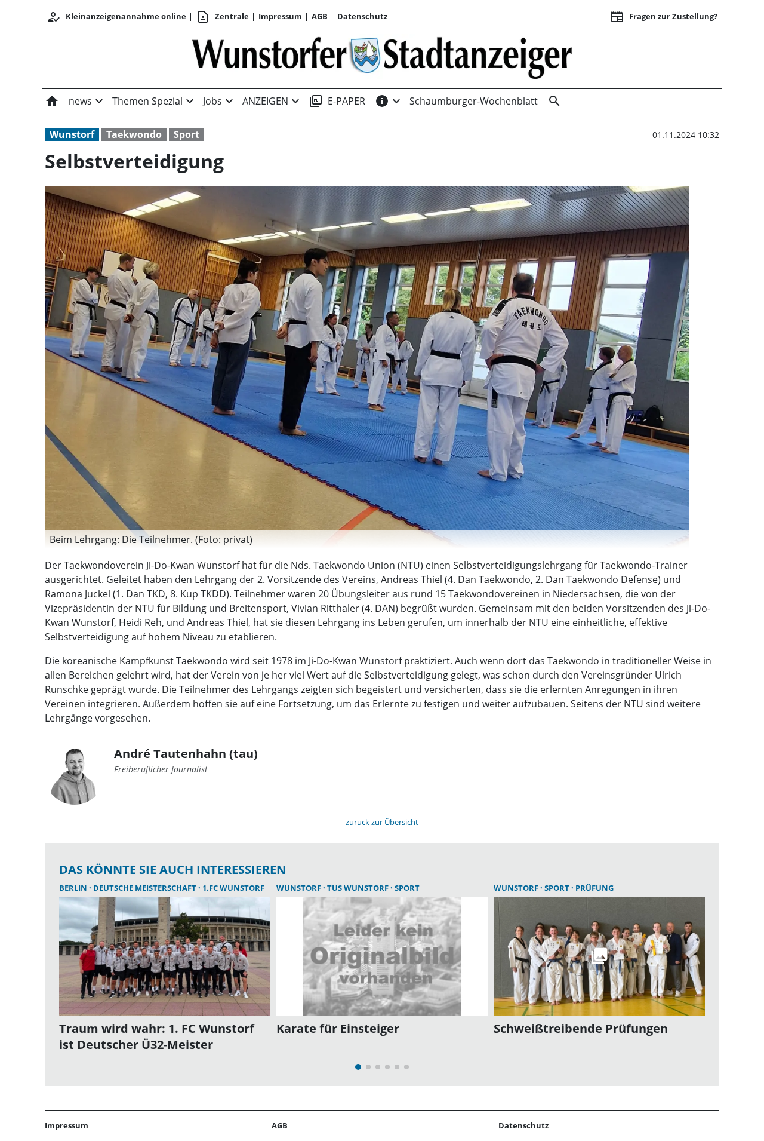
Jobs (212, 101)
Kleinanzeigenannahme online (116, 17)
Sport (186, 134)
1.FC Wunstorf (233, 887)
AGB (320, 16)
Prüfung (594, 887)
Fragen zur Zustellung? (663, 17)
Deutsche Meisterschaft (145, 887)
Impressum (280, 16)
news (80, 101)
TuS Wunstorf (358, 887)
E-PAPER (337, 101)
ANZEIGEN (265, 101)
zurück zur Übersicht (382, 822)
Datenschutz (362, 16)
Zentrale (222, 17)
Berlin (74, 887)
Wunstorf (72, 134)
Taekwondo (134, 134)
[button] (367, 539)
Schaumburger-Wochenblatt (473, 101)
